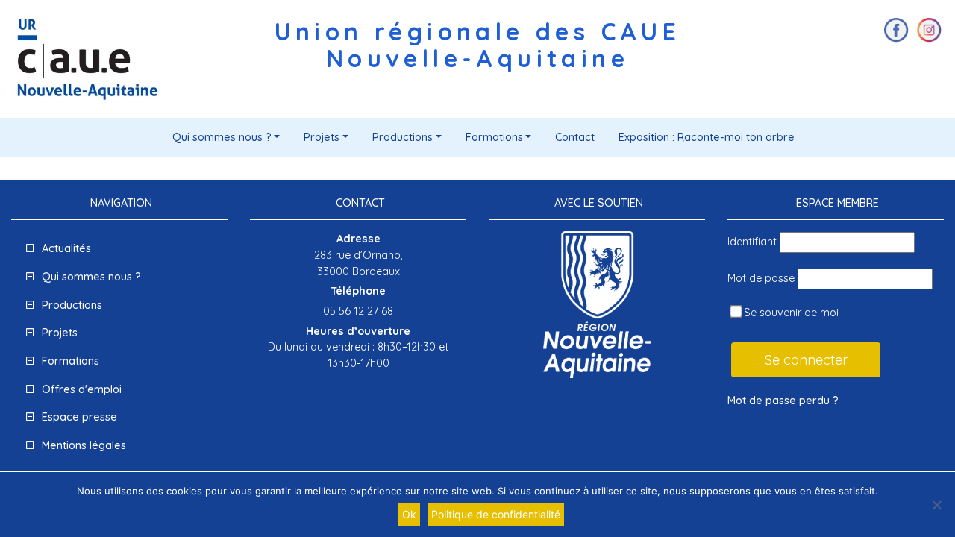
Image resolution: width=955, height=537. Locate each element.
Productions (402, 137)
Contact (575, 137)
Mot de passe (761, 278)
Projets (321, 137)
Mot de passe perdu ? (783, 400)
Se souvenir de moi (790, 312)
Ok (409, 514)
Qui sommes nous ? (222, 137)
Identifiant (752, 241)
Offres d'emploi (82, 389)
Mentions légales (84, 445)
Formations (494, 137)
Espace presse (79, 417)
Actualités (66, 248)
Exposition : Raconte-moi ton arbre (707, 137)
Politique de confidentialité (495, 514)
